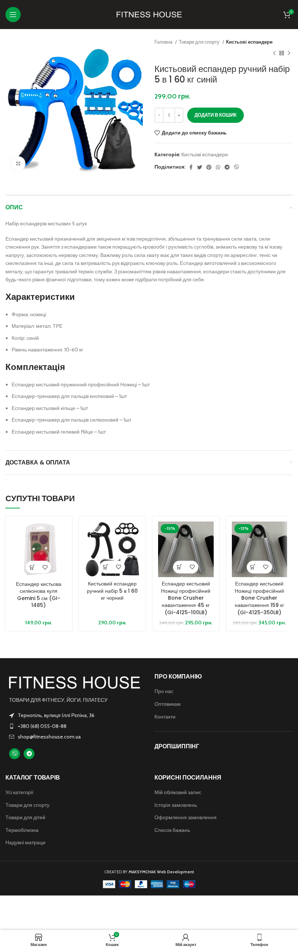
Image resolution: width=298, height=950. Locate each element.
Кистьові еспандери (249, 42)
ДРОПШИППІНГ (176, 746)
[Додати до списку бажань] (45, 567)
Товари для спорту (200, 42)
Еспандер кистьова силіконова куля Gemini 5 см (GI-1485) (38, 594)
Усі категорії (19, 792)
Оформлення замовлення (185, 817)
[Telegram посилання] (227, 167)
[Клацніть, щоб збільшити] (18, 163)
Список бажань (172, 830)
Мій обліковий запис (177, 792)
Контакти (165, 716)
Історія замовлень (175, 805)
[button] (32, 567)
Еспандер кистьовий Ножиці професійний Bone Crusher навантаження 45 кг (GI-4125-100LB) (185, 598)
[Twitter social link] (199, 167)
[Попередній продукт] (274, 53)
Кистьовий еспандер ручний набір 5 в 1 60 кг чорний (112, 590)
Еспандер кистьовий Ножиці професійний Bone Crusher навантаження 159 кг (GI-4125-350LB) (259, 598)
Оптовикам (167, 704)
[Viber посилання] (236, 167)
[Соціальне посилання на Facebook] (191, 167)
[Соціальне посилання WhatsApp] (218, 167)
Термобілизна (22, 830)
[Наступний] (289, 53)
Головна (163, 42)
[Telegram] (29, 753)
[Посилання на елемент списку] (74, 726)
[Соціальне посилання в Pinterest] (209, 167)
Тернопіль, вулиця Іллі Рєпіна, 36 (56, 715)
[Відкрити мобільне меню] (13, 14)
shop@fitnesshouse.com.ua (49, 736)
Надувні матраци (25, 842)
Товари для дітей (25, 817)
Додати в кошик (215, 115)
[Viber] (14, 753)
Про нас (163, 691)
